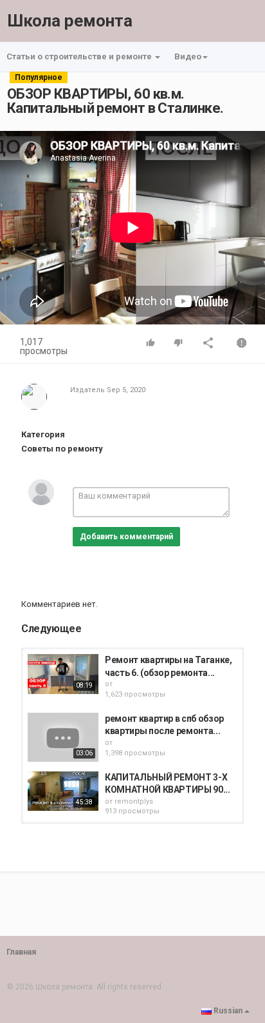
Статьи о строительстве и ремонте (80, 56)
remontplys (133, 801)
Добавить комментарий (126, 536)
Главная (21, 952)
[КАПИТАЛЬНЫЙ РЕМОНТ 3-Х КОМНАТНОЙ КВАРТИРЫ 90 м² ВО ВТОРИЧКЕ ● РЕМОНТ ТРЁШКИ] (63, 791)
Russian (228, 1010)
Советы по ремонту (62, 448)
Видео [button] (187, 56)
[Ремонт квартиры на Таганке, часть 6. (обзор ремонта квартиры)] (63, 674)
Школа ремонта (69, 20)
